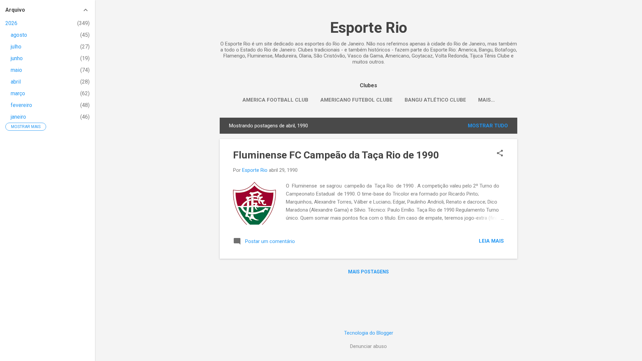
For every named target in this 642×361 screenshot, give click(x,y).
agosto (19, 35)
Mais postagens (368, 271)
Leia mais (491, 241)
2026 (11, 23)
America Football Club (275, 100)
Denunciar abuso (368, 346)
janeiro (18, 117)
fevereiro (21, 105)
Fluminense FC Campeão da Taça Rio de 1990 (336, 155)
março (18, 93)
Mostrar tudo (488, 126)
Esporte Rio (368, 27)
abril (16, 82)
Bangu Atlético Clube (435, 100)
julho (16, 46)
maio (16, 70)
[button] (500, 153)
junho (17, 58)
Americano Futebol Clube (356, 100)
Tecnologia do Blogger (368, 333)
